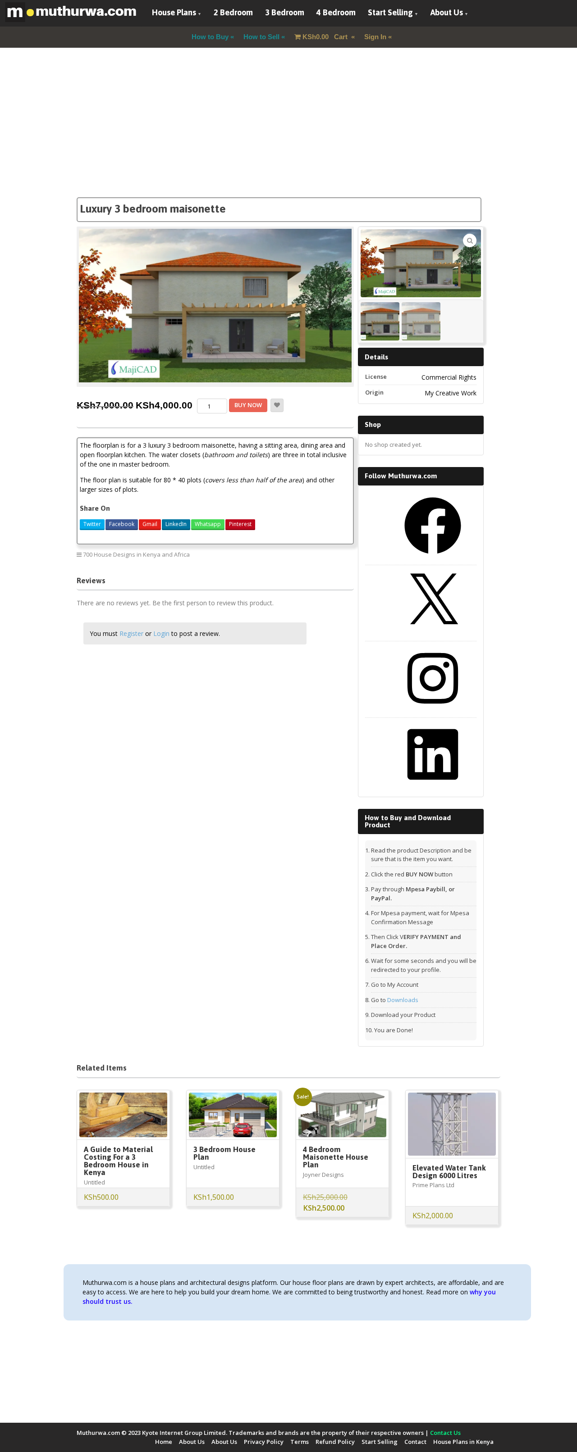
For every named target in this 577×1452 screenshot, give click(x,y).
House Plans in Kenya (463, 1442)
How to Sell (261, 37)
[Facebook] (432, 557)
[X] (432, 633)
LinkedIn (176, 524)
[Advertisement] (288, 134)
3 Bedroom (284, 12)
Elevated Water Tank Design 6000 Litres (449, 1171)
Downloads (402, 1000)
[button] (469, 240)
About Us (446, 12)
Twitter (92, 524)
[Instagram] (432, 710)
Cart (325, 37)
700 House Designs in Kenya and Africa (136, 554)
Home (163, 1442)
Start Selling (390, 12)
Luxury (297, 554)
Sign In (375, 37)
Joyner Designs (323, 1175)
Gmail (149, 524)
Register (131, 633)
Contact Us (445, 1433)
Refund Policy (335, 1442)
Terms (299, 1442)
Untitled (94, 1182)
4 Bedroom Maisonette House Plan (335, 1157)
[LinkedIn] (432, 786)
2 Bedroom (233, 12)
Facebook (121, 524)
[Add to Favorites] (277, 405)
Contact (415, 1442)
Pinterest (240, 524)
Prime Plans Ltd (433, 1185)
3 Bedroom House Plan (224, 1153)
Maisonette (331, 554)
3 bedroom (264, 554)
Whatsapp (208, 524)
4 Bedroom (336, 12)
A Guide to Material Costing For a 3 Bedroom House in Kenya (118, 1161)
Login (161, 633)
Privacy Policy (264, 1442)
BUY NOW (248, 405)
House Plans (174, 12)
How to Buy (210, 37)
